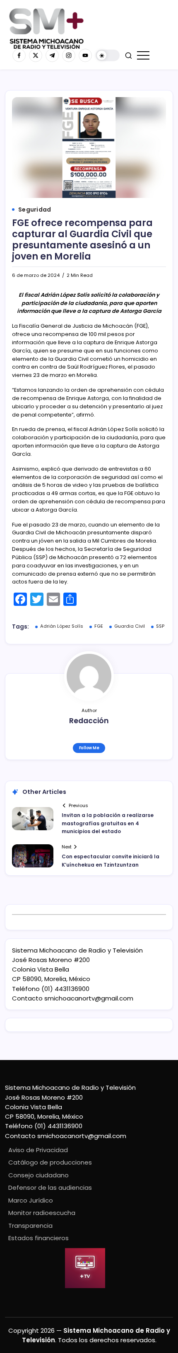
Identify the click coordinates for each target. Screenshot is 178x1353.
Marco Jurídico (30, 1200)
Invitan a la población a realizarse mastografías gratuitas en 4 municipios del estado (108, 823)
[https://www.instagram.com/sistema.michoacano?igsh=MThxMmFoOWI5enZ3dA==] (68, 55)
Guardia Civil (129, 626)
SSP (160, 626)
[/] (35, 55)
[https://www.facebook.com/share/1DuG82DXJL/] (19, 55)
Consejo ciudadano (38, 1175)
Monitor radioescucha (41, 1212)
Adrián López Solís (61, 626)
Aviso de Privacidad (38, 1150)
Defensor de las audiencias (50, 1187)
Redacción (89, 721)
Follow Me (89, 747)
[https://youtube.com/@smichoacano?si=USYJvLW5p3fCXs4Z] (85, 55)
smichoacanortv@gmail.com (88, 998)
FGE (98, 626)
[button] (108, 56)
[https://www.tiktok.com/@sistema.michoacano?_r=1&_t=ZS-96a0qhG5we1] (52, 55)
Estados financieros (38, 1238)
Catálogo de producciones (50, 1162)
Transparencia (30, 1225)
